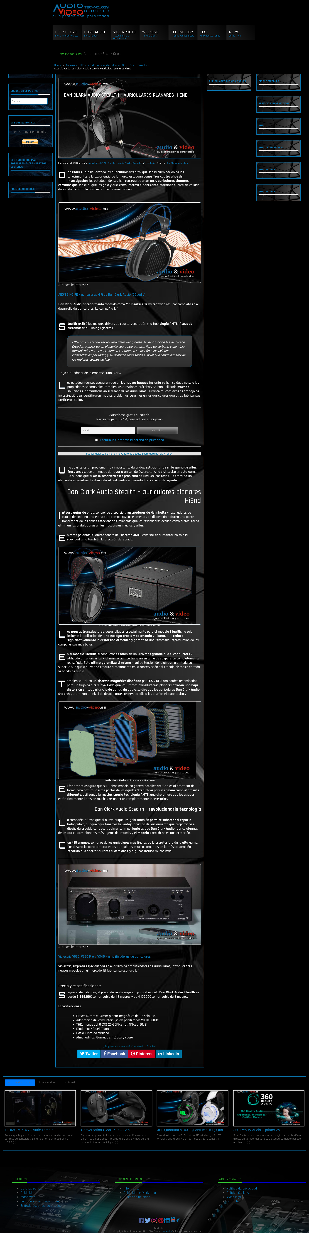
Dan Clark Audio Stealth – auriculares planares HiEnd (126, 95)
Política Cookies (238, 1192)
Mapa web (28, 1197)
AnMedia (167, 1231)
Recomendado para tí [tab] (20, 1082)
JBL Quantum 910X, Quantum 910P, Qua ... (192, 1130)
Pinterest (144, 1054)
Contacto (233, 1201)
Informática (132, 1188)
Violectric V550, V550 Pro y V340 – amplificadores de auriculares (104, 956)
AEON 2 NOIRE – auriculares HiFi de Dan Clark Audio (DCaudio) (101, 294)
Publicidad (28, 1192)
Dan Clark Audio (174, 163)
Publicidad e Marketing (140, 1192)
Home (58, 65)
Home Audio (103, 65)
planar (186, 163)
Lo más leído (69, 1082)
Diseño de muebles (137, 1197)
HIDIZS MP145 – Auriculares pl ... (31, 1130)
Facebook (115, 1054)
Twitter (91, 1054)
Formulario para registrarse (40, 1201)
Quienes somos (31, 1188)
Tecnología (143, 65)
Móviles (116, 65)
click (169, 454)
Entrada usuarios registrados (41, 1205)
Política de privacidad (242, 1188)
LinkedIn (170, 1054)
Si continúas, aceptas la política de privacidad (131, 440)
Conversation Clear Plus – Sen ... (107, 1130)
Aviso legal (234, 1197)
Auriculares (72, 65)
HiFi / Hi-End (87, 65)
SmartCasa (128, 65)
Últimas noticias (47, 1082)
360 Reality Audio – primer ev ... (258, 1130)
